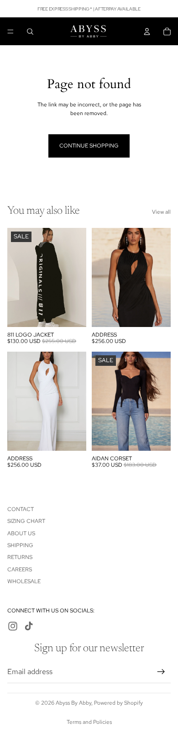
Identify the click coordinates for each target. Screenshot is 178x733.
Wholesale (24, 581)
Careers (19, 569)
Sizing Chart (26, 521)
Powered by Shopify (118, 703)
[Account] (147, 31)
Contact (20, 509)
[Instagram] (12, 626)
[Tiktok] (28, 626)
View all (161, 212)
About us (21, 533)
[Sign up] (161, 671)
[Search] (30, 31)
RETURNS (19, 557)
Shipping (20, 545)
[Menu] (10, 31)
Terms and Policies (89, 722)
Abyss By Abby (73, 703)
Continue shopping (89, 145)
